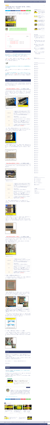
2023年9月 (36, 109)
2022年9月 (36, 131)
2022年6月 (36, 137)
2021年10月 (36, 152)
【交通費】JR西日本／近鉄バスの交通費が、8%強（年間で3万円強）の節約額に (40, 41)
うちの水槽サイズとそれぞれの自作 (14, 40)
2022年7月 (36, 135)
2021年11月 (36, 150)
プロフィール (35, 1)
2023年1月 (36, 124)
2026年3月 (36, 66)
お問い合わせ (41, 1)
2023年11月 (36, 105)
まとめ (10, 45)
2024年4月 (36, 96)
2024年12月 (36, 83)
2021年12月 (36, 148)
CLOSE (27, 36)
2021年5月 (36, 161)
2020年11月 (36, 172)
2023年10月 (36, 107)
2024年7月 (36, 90)
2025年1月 (36, 81)
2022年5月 (36, 139)
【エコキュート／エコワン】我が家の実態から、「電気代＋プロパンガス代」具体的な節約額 (40, 53)
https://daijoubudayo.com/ (13, 396)
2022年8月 (36, 133)
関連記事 (10, 46)
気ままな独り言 (37, 184)
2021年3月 (36, 165)
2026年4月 (36, 64)
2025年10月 (36, 68)
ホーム (31, 1)
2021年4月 (36, 163)
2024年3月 (36, 98)
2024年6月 (36, 92)
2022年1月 (36, 146)
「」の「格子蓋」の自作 (17, 41)
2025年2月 (36, 79)
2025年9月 (36, 70)
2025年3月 (36, 77)
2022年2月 (36, 144)
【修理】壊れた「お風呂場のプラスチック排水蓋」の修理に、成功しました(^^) (40, 38)
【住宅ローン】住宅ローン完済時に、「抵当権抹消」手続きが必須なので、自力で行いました (40, 45)
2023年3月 (36, 120)
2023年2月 (36, 122)
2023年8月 (36, 111)
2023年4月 (36, 118)
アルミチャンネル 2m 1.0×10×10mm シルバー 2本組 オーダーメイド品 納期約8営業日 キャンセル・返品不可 (18, 67)
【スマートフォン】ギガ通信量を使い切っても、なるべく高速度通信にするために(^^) (40, 49)
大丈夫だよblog (8, 1)
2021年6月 (36, 159)
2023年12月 (36, 103)
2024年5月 (36, 94)
